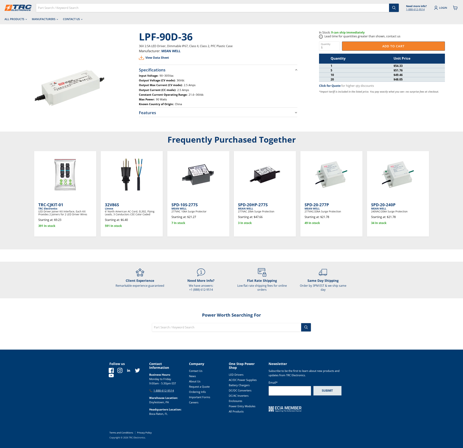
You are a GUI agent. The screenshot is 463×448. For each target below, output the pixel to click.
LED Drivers (236, 374)
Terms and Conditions (121, 432)
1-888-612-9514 (415, 9)
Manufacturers (44, 19)
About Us (194, 381)
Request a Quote (199, 386)
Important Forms (199, 397)
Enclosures (235, 401)
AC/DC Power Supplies (243, 380)
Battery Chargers (239, 385)
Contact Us (71, 19)
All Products (15, 19)
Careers (193, 402)
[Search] (394, 8)
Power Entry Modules (242, 406)
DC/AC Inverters (239, 395)
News (192, 376)
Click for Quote (330, 86)
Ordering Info (197, 392)
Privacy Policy (144, 432)
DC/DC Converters (240, 390)
